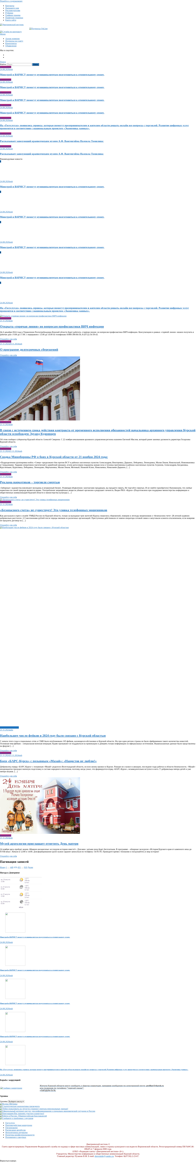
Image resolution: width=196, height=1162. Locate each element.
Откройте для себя (8, 339)
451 (19, 867)
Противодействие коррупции (18, 1125)
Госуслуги (10, 1123)
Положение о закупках (15, 1137)
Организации (11, 1128)
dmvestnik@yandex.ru (104, 1156)
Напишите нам (12, 8)
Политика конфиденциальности (20, 1135)
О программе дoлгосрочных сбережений (29, 349)
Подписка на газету (14, 41)
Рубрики (9, 13)
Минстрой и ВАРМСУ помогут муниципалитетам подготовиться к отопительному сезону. (52, 74)
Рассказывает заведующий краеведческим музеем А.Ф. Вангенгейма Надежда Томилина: (52, 141)
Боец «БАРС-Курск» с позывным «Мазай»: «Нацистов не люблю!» (48, 761)
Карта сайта (10, 20)
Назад (2, 867)
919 (25, 867)
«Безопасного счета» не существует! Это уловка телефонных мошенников (53, 510)
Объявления (10, 46)
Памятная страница (14, 18)
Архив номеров (12, 38)
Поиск (3, 62)
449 (11, 867)
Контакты (9, 6)
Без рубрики (5, 67)
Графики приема (12, 15)
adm (11, 730)
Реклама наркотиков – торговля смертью (30, 482)
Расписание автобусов (15, 1130)
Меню (3, 34)
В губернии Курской (9, 727)
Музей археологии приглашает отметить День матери (39, 843)
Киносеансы (11, 43)
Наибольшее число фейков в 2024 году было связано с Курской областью (53, 735)
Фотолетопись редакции (16, 1132)
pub (11, 69)
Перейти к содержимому (11, 1)
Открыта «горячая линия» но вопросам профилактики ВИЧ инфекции (52, 326)
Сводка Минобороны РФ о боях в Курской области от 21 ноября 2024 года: (54, 457)
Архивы (3, 1101)
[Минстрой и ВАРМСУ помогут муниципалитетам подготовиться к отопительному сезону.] (98, 923)
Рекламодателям (12, 10)
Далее (30, 867)
